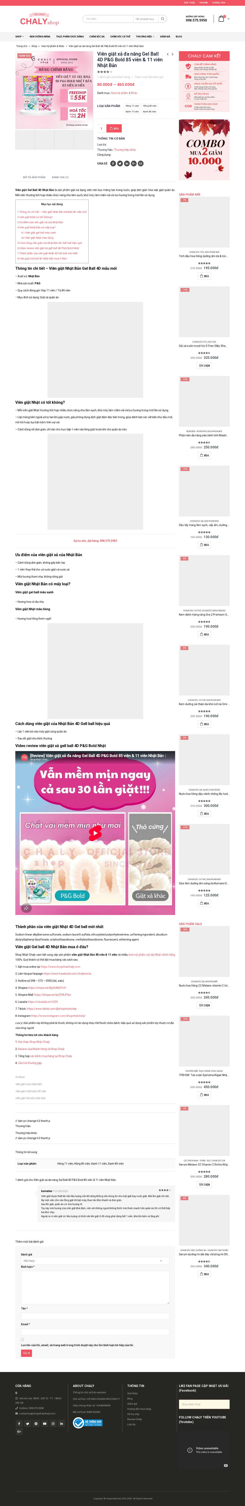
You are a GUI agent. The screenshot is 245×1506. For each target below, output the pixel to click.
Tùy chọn (204, 365)
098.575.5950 (108, 540)
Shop (18, 36)
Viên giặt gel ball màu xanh (38, 232)
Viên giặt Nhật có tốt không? (35, 217)
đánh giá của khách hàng (113, 77)
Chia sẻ (102, 163)
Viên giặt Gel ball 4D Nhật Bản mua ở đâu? (42, 258)
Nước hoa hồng (211, 790)
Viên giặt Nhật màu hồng (37, 237)
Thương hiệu (144, 36)
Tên (24, 1308)
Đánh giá (26, 1254)
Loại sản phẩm (108, 106)
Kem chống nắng (40, 36)
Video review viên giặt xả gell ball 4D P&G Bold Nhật (48, 248)
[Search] (162, 19)
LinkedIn (127, 163)
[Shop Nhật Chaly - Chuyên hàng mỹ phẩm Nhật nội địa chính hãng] (39, 19)
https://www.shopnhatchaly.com (60, 966)
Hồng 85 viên (150, 106)
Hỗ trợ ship (133, 1414)
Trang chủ (21, 46)
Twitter (120, 163)
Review (204, 3)
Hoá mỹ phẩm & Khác (53, 46)
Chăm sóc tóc (196, 252)
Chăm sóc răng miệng (213, 611)
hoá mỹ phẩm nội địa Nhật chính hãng (152, 954)
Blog (179, 36)
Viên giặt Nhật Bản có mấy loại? (36, 227)
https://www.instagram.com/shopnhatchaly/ (58, 1015)
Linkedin (61, 1423)
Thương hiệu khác (125, 149)
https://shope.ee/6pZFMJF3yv (52, 994)
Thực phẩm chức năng (70, 36)
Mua (116, 128)
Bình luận (28, 1266)
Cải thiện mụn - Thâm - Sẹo (197, 1161)
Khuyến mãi (212, 982)
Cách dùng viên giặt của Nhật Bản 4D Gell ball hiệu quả (49, 243)
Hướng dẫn (218, 3)
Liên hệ (131, 1424)
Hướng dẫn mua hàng (139, 1408)
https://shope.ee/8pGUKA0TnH (47, 987)
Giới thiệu (189, 3)
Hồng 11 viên (132, 106)
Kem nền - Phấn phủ (196, 431)
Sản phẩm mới (212, 252)
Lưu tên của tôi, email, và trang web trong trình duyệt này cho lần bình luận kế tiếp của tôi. (77, 1345)
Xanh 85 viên (149, 111)
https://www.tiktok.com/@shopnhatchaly (52, 1008)
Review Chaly (134, 1419)
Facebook (113, 163)
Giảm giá (165, 36)
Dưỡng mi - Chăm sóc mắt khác (212, 1250)
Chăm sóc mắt (187, 1250)
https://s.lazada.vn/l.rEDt (43, 1001)
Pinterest (36, 1423)
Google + (134, 163)
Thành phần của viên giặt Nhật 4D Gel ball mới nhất (47, 253)
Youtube (44, 1423)
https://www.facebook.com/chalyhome (67, 973)
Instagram (53, 1423)
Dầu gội (212, 342)
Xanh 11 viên (132, 111)
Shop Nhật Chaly (191, 1404)
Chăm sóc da (97, 36)
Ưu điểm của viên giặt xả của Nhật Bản (40, 222)
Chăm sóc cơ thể (120, 36)
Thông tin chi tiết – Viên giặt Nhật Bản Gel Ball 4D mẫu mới (52, 211)
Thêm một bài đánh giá (149, 77)
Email (141, 163)
